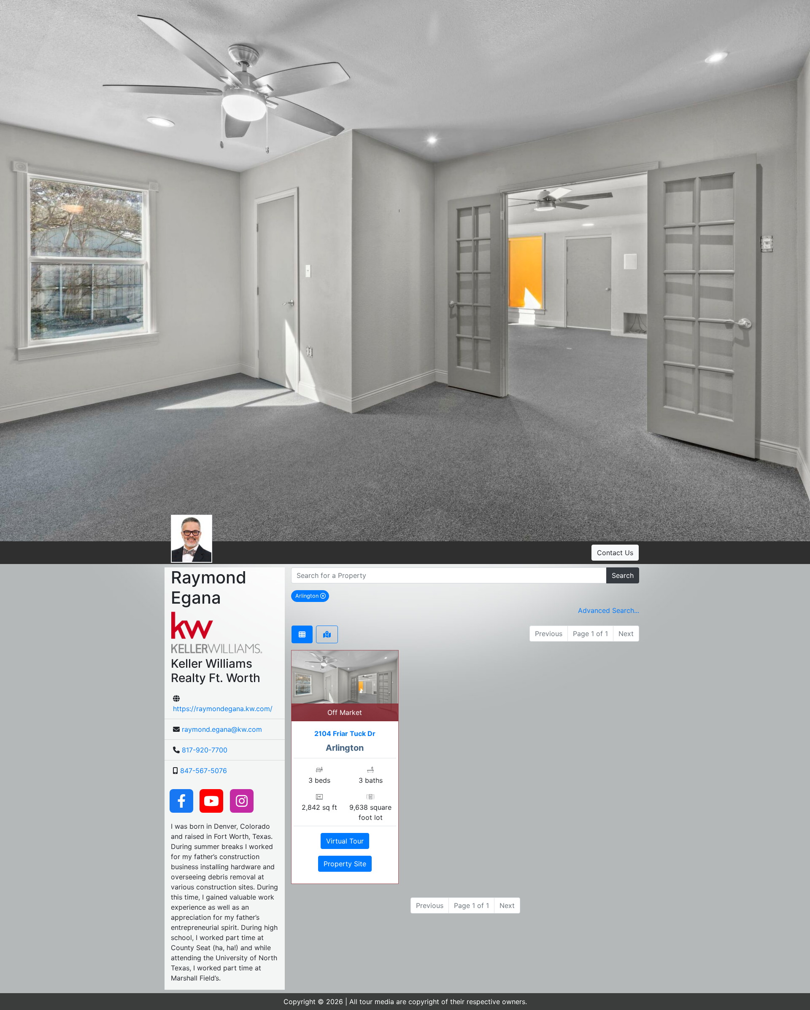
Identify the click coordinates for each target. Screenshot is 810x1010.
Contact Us (615, 552)
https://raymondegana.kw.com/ (223, 708)
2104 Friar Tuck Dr (344, 733)
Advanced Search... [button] (608, 610)
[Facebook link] (181, 800)
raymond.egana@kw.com (222, 729)
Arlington (312, 595)
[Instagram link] (242, 800)
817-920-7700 (204, 750)
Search (623, 575)
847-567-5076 (203, 770)
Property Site (345, 864)
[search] (449, 575)
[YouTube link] (211, 800)
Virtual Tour (345, 841)
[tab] (302, 634)
